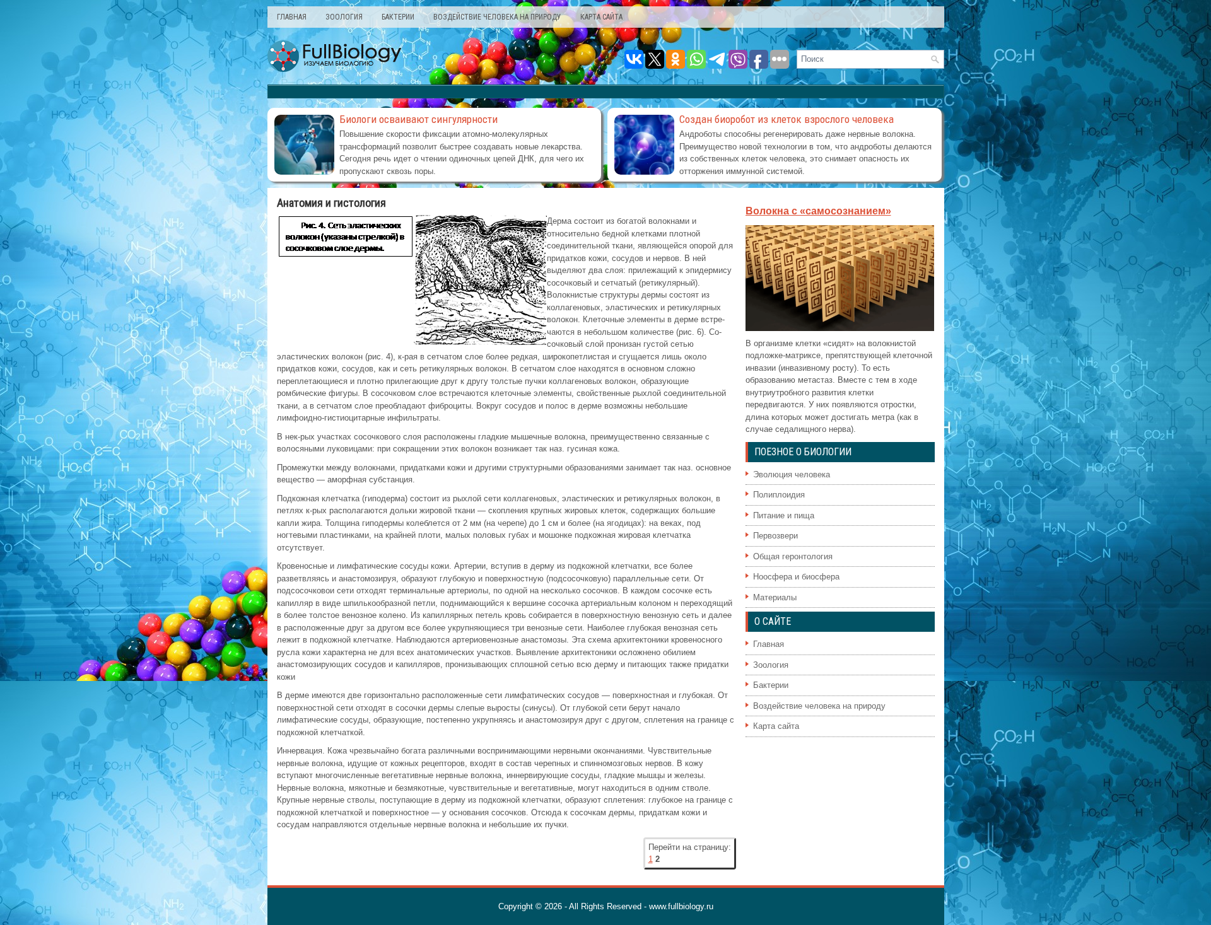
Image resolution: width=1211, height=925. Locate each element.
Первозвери (775, 535)
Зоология (344, 17)
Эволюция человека (791, 474)
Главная (292, 17)
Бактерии (398, 17)
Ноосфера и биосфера (796, 576)
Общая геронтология (793, 556)
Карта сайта (601, 17)
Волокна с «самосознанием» (818, 211)
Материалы (775, 597)
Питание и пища (783, 515)
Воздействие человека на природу (497, 17)
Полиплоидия (779, 494)
